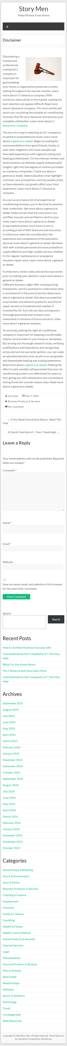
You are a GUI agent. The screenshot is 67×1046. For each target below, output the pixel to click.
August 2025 (11, 709)
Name (7, 522)
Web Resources (12, 1020)
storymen (13, 395)
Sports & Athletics (14, 995)
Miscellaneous (11, 958)
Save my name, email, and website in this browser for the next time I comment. (32, 586)
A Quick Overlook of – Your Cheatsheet (34, 432)
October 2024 (11, 772)
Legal (6, 951)
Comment (10, 470)
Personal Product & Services (20, 964)
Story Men (33, 9)
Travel (6, 1008)
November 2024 (13, 766)
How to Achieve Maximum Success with (27, 647)
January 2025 (11, 753)
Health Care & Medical (16, 932)
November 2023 (13, 841)
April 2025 (9, 734)
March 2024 (10, 816)
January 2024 (11, 829)
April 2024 (9, 810)
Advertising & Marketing (18, 869)
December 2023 (12, 835)
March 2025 (10, 741)
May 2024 (9, 804)
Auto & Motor (11, 882)
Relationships (11, 983)
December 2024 (12, 759)
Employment (10, 901)
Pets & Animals (12, 970)
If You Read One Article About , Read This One (32, 421)
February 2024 (12, 822)
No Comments (16, 406)
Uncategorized (12, 1014)
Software (8, 989)
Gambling (9, 920)
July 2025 (9, 715)
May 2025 (9, 728)
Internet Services (13, 945)
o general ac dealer (22, 141)
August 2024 (11, 785)
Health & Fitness (13, 926)
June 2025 (9, 722)
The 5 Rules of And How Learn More (25, 670)
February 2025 (12, 747)
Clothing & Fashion (14, 895)
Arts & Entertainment (16, 876)
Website (8, 562)
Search (7, 613)
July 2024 (9, 791)
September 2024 (13, 778)
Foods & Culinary (13, 914)
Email (7, 543)
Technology (10, 1002)
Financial (8, 907)
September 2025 (13, 703)
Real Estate (9, 976)
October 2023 (11, 848)
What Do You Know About (19, 664)
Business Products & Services (24, 401)
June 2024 (9, 797)
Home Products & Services (19, 939)
